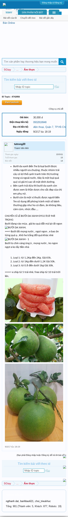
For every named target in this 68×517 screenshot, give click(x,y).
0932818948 (39, 122)
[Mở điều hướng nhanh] (64, 69)
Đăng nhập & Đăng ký (52, 3)
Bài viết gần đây (46, 18)
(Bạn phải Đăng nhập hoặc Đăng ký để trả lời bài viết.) (41, 455)
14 (62, 161)
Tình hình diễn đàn (14, 495)
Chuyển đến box (28, 18)
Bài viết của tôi (10, 18)
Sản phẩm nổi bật (32, 12)
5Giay (9, 12)
